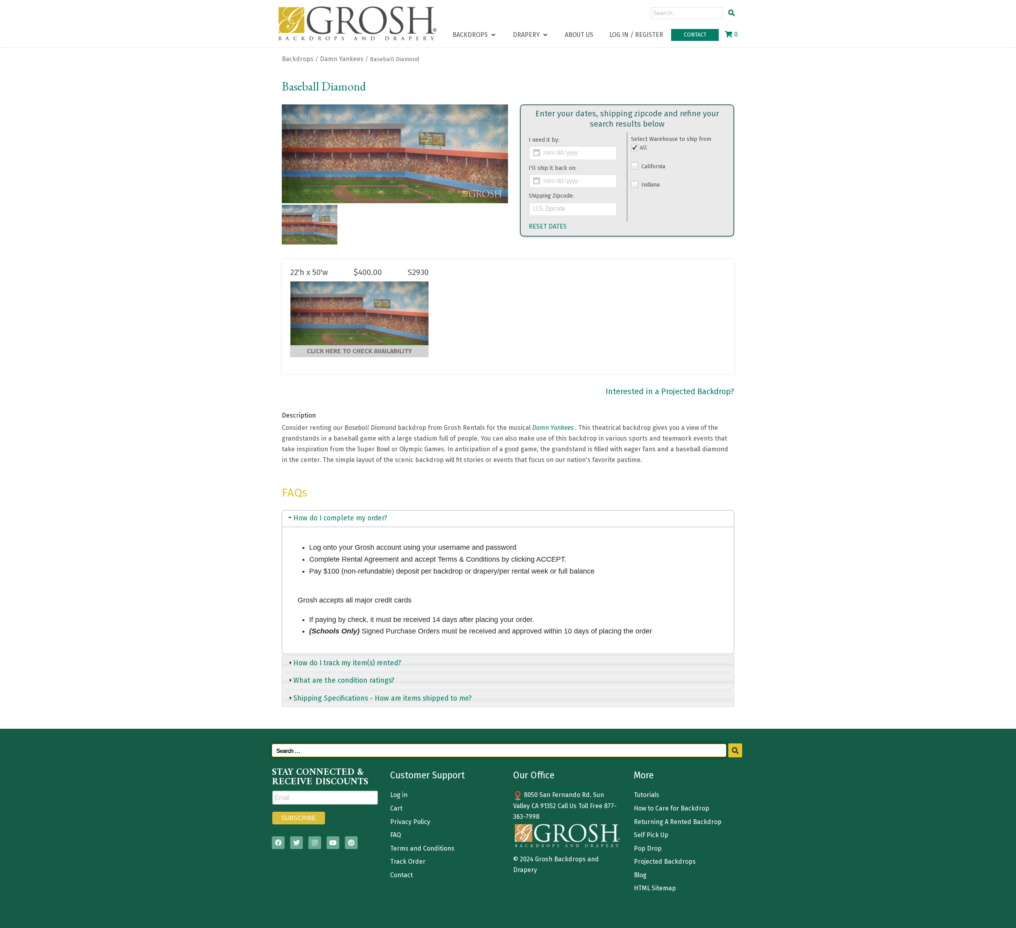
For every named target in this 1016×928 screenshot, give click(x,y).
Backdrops (298, 59)
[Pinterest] (351, 842)
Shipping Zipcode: (551, 196)
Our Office (533, 775)
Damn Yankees (342, 59)
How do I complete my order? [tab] (340, 518)
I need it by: (544, 140)
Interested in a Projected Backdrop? (670, 391)
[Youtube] (333, 842)
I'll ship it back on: (552, 168)
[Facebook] (278, 842)
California (652, 166)
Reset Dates (548, 226)
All (643, 147)
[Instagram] (314, 842)
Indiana (650, 184)
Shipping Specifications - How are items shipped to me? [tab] (382, 698)
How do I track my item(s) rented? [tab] (347, 663)
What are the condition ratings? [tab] (343, 680)
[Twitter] (296, 842)
